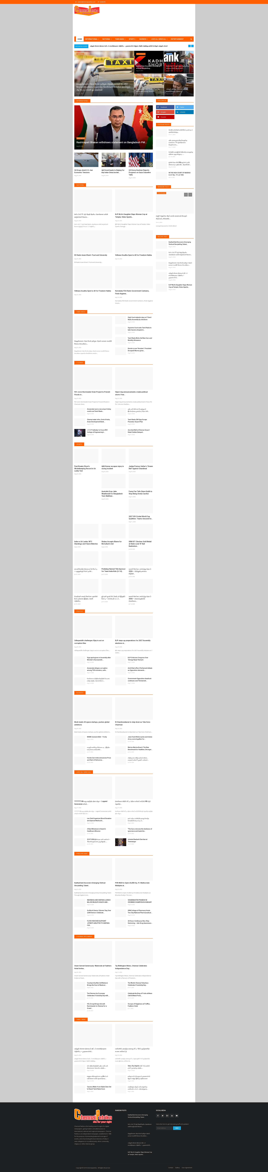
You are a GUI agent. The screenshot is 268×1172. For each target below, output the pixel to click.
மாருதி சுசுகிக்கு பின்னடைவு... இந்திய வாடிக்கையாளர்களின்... (98, 748)
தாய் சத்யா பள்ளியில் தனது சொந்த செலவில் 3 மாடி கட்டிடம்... (138, 819)
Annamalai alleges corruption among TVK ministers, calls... (97, 669)
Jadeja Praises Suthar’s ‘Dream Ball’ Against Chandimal (141, 467)
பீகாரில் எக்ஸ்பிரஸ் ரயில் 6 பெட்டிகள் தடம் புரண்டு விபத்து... (181, 131)
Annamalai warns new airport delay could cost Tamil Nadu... (99, 410)
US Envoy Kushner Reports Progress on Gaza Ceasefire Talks (140, 172)
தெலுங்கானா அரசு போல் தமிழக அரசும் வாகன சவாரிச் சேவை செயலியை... (93, 342)
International (82, 101)
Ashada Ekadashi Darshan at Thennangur (137, 840)
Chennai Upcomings (84, 936)
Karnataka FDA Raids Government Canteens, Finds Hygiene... (132, 292)
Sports (79, 444)
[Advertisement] (155, 20)
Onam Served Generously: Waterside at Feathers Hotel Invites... (92, 967)
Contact (170, 1168)
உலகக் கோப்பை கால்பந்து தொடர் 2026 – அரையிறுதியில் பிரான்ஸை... (140, 598)
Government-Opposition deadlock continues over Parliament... (139, 680)
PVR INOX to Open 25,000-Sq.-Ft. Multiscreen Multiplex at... (132, 884)
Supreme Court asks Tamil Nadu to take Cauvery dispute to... (139, 329)
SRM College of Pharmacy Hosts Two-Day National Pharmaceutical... (140, 911)
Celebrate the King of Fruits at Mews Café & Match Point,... (140, 994)
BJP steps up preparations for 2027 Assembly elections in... (132, 642)
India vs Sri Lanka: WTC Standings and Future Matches (86, 543)
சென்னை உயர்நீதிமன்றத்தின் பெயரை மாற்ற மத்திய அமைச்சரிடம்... (98, 680)
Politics (79, 611)
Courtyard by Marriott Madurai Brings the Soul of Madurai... (97, 984)
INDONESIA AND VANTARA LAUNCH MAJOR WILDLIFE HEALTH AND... (99, 901)
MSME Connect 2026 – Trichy (97, 737)
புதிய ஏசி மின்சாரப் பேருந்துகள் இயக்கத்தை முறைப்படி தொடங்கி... (138, 410)
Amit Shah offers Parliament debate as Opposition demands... (140, 669)
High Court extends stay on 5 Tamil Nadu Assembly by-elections (139, 318)
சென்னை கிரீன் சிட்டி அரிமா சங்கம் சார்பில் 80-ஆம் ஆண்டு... (133, 802)
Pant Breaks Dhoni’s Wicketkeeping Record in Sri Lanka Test (85, 468)
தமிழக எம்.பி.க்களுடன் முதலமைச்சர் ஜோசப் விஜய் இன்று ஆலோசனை (139, 1077)
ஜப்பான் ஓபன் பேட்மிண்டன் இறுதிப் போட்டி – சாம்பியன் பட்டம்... (113, 597)
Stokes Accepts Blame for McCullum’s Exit (112, 543)
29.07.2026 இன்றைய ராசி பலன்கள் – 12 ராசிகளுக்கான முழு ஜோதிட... (98, 840)
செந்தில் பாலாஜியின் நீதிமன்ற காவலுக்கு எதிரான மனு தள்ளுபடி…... (181, 153)
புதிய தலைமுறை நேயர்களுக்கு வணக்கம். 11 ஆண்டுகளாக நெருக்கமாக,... (178, 142)
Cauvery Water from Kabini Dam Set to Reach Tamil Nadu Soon (99, 1088)
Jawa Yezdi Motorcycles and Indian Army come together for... (140, 738)
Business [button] (143, 39)
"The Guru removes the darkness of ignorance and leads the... (140, 830)
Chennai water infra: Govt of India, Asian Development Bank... (98, 421)
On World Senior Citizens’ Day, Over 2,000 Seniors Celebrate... (99, 911)
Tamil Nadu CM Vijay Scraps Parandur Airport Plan (137, 421)
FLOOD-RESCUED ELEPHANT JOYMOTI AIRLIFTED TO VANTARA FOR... (98, 923)
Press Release (81, 854)
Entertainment (177, 39)
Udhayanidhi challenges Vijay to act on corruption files (89, 642)
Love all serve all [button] (158, 39)
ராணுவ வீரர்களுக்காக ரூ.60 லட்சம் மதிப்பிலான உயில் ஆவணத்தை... (97, 1077)
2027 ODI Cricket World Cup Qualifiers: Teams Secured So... (141, 517)
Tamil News (81, 1019)
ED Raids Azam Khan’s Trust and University (90, 255)
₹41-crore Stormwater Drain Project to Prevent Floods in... (92, 393)
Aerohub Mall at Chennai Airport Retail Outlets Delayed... (138, 431)
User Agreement (187, 1168)
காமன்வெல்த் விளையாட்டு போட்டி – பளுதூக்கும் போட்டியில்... (85, 570)
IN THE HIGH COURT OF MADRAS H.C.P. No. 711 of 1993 (180, 174)
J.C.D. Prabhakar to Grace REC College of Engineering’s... (97, 431)
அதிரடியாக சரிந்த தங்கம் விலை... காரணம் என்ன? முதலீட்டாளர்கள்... (138, 759)
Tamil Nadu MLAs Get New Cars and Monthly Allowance (140, 339)
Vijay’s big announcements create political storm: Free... (131, 393)
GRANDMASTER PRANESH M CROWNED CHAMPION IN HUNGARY (140, 901)
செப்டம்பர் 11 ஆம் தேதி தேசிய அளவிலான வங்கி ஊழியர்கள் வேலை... (91, 215)
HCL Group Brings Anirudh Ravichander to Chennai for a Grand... (97, 1006)
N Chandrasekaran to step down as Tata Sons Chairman (132, 723)
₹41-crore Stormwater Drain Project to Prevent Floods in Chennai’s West (116, 46)
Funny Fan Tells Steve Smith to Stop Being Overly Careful (140, 492)
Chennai (79, 363)
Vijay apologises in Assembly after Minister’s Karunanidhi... (99, 659)
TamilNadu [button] (119, 39)
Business (79, 693)
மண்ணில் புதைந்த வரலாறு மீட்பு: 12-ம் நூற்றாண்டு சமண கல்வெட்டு (132, 1050)
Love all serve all (83, 772)
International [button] (91, 39)
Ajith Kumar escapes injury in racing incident (113, 467)
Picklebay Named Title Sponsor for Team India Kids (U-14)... (114, 570)
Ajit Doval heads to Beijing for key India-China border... (113, 171)
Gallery (177, 1168)
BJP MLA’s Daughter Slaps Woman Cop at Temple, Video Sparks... (131, 215)
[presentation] (76, 73)
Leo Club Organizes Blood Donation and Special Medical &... (99, 819)
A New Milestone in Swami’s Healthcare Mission (96, 830)
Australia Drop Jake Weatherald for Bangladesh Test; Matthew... (112, 493)
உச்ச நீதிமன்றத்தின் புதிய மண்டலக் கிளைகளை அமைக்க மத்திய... (97, 1067)
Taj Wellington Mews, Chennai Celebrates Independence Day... (131, 967)
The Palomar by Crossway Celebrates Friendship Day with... (98, 994)
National (80, 185)
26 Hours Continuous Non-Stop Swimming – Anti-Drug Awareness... (140, 922)
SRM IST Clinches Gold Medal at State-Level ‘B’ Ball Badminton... (140, 544)
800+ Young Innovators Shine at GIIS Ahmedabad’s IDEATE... (170, 217)
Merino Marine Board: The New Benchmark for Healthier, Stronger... (140, 748)
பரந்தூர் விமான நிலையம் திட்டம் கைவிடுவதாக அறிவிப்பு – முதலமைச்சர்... (90, 1050)
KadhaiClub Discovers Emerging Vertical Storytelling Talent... (89, 884)
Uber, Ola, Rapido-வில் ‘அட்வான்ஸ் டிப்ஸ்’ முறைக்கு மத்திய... (139, 1067)
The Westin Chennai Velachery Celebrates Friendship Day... (138, 984)
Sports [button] (132, 39)
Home (80, 39)
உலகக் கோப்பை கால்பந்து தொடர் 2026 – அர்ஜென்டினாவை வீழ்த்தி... (140, 571)
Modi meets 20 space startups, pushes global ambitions (91, 723)
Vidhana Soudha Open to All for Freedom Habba (133, 255)
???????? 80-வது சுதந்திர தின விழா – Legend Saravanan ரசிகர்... (90, 802)
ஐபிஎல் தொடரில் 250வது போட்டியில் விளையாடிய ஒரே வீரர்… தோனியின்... (180, 163)
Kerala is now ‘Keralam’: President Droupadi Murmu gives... (139, 349)
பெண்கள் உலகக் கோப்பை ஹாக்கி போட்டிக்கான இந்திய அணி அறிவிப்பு (86, 598)
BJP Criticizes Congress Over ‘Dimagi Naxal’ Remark (138, 659)
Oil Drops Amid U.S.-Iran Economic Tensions (83, 171)
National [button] (106, 39)
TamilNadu (80, 312)
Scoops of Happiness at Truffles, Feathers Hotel (139, 1005)
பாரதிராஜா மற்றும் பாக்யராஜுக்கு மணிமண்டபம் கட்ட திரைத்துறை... (138, 1088)
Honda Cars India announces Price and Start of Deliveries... (99, 759)
